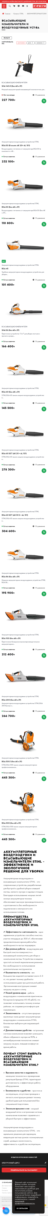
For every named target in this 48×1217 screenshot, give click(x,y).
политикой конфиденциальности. (25, 1202)
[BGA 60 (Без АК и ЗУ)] (25, 355)
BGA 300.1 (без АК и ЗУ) (12, 761)
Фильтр (7, 38)
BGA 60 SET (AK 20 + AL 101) (14, 453)
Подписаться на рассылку (24, 1170)
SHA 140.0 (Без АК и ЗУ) (12, 86)
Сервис (4, 1188)
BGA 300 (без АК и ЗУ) (11, 823)
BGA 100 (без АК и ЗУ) (11, 638)
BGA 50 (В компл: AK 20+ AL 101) (16, 145)
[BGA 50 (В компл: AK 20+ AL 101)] (25, 108)
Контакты (5, 1190)
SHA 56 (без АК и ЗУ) (10, 330)
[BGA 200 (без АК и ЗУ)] (25, 663)
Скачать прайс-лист (8, 1193)
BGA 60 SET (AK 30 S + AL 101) (15, 515)
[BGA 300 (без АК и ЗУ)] (25, 786)
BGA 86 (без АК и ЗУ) (11, 576)
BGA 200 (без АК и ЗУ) (11, 700)
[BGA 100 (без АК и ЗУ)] (25, 601)
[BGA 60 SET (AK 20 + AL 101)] (25, 416)
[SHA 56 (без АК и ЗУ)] (25, 293)
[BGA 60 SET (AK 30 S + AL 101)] (25, 478)
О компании (7, 1182)
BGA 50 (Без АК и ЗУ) (11, 207)
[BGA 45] (25, 232)
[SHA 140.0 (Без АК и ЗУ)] (25, 49)
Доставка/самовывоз (8, 1186)
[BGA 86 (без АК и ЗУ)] (25, 540)
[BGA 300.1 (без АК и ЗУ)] (25, 725)
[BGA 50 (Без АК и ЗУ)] (25, 170)
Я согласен (22, 1208)
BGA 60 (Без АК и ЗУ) (11, 392)
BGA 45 (5, 268)
